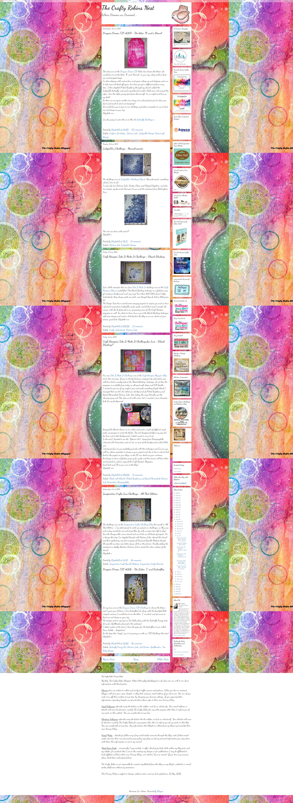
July (178, 533)
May (178, 571)
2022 (177, 500)
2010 (177, 591)
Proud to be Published (178, 654)
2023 (177, 498)
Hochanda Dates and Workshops (181, 652)
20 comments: (137, 129)
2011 (177, 589)
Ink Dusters (145, 647)
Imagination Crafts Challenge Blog (138, 524)
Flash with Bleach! (117, 478)
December (179, 521)
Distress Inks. (132, 330)
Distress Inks (132, 647)
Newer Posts (109, 659)
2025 (177, 493)
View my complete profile (179, 635)
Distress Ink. (132, 133)
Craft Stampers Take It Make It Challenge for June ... (181, 556)
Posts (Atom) (141, 666)
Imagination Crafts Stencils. (152, 563)
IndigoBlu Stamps (146, 133)
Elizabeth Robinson (177, 468)
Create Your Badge (177, 471)
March (178, 576)
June (178, 535)
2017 (177, 512)
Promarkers (111, 482)
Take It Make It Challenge (121, 375)
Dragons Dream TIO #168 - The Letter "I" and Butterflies (133, 569)
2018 (177, 510)
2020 (177, 505)
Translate (184, 216)
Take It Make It (139, 287)
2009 (177, 594)
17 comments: (136, 241)
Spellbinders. (156, 647)
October (179, 526)
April (178, 574)
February (179, 579)
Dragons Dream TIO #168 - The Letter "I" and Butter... (181, 567)
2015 (177, 517)
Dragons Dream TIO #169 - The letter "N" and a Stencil (132, 33)
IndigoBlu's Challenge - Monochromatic (123, 148)
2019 (177, 507)
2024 (177, 495)
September (179, 528)
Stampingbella (123, 482)
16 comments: (136, 560)
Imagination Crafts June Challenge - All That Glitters (130, 493)
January (179, 581)
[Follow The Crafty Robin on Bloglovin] (180, 484)
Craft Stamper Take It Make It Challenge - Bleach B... (181, 549)
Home (136, 659)
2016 (177, 514)
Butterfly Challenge (145, 119)
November (179, 524)
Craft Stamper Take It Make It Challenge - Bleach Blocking (134, 256)
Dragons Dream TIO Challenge (135, 607)
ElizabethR (182, 603)
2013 (177, 584)
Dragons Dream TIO (129, 71)
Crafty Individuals (117, 330)
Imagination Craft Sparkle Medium (124, 563)
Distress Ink (114, 245)
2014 (177, 519)
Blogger (160, 791)
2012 (177, 586)
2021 (177, 502)
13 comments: (138, 326)
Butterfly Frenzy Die (117, 647)
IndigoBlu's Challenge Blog (132, 179)
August (178, 531)
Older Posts (163, 659)
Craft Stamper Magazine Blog (154, 375)
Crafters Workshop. (117, 133)
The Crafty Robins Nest (128, 7)
